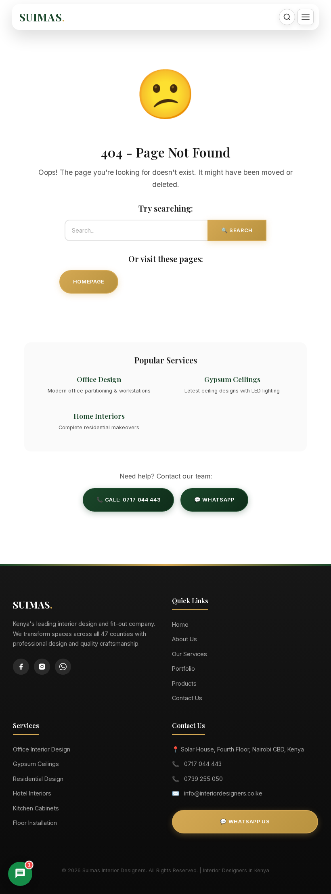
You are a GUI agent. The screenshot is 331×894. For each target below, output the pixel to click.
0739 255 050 (203, 778)
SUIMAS (42, 17)
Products (184, 683)
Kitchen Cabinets (36, 808)
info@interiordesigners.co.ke (223, 793)
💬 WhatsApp (214, 500)
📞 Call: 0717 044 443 (128, 500)
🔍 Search (237, 230)
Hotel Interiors (32, 793)
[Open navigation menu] (305, 17)
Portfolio (183, 668)
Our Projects (236, 282)
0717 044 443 (203, 763)
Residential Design (38, 778)
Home (180, 624)
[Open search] (287, 17)
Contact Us (165, 311)
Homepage (89, 282)
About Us (184, 639)
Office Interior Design (41, 749)
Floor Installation (35, 822)
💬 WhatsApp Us (245, 821)
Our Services (159, 282)
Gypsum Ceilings (36, 763)
